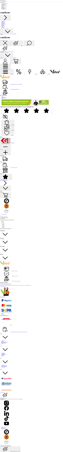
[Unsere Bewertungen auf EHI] (6, 208)
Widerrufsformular (3, 354)
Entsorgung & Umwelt (4, 214)
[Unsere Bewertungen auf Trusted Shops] (6, 203)
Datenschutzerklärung (4, 427)
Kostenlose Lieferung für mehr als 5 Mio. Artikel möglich (16, 84)
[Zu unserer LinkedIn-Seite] (6, 415)
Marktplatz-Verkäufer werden (5, 342)
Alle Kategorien (3, 8)
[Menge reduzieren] (5, 152)
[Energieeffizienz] (5, 140)
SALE (2, 26)
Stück (1, 149)
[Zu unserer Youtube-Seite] (6, 425)
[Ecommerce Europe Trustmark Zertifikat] (6, 213)
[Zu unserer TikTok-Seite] (6, 420)
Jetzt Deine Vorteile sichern (3, 286)
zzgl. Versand (9, 445)
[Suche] (29, 43)
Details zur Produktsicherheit (8, 228)
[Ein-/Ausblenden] (5, 188)
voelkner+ (3, 341)
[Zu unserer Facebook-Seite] (6, 410)
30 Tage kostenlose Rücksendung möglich (14, 89)
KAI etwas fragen (2, 399)
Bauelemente (3, 25)
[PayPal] (6, 302)
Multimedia (3, 21)
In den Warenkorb (2, 155)
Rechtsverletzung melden (4, 366)
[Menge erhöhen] (5, 146)
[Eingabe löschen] (5, 43)
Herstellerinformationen (3, 228)
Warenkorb (3, 7)
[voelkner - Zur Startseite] (5, 39)
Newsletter (3, 355)
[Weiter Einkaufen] (5, 17)
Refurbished (3, 27)
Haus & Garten (3, 22)
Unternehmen (3, 340)
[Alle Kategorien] (5, 66)
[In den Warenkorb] (5, 195)
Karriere (2, 343)
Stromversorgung (3, 23)
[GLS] (6, 326)
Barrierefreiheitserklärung (4, 428)
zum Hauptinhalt (3, 4)
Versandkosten (3, 353)
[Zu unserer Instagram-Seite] (6, 405)
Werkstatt (3, 24)
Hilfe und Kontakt (3, 365)
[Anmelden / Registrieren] (5, 63)
